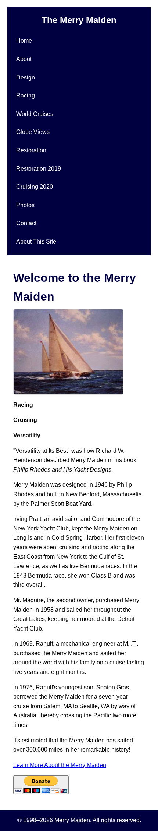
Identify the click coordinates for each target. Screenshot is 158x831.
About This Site (36, 241)
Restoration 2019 (38, 169)
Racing (25, 95)
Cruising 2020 (34, 187)
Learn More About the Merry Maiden (59, 765)
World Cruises (34, 114)
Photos (25, 205)
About (24, 59)
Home (24, 41)
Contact (26, 223)
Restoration (31, 150)
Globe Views (33, 132)
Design (25, 77)
